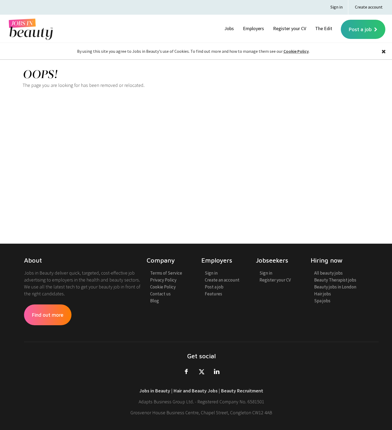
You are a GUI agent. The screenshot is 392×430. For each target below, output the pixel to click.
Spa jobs (322, 302)
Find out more (47, 315)
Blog (154, 302)
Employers (253, 28)
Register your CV (289, 28)
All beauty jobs (328, 274)
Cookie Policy (296, 51)
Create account (369, 7)
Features (213, 295)
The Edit (323, 28)
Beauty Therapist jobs (335, 281)
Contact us (160, 295)
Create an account (222, 281)
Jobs (229, 28)
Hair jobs (322, 295)
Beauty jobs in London (335, 288)
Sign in (336, 7)
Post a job (361, 29)
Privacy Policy (163, 281)
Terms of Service (166, 274)
